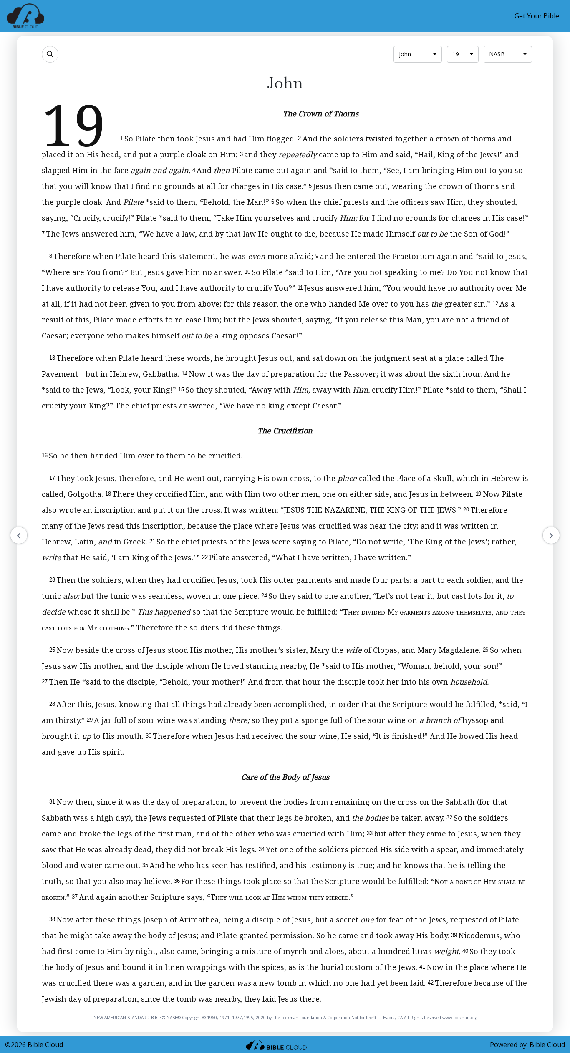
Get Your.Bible (537, 15)
